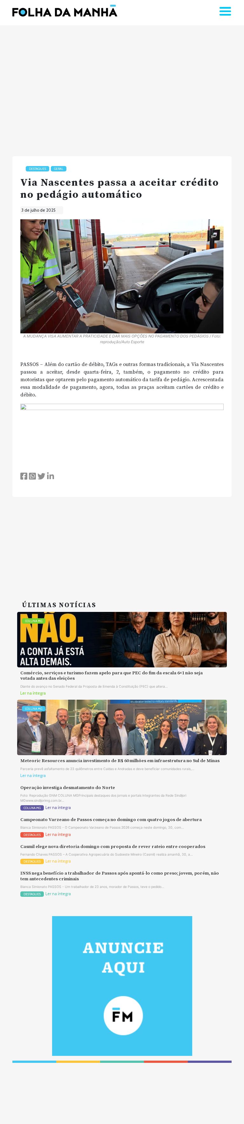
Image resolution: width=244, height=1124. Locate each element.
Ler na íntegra (33, 693)
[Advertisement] (122, 88)
